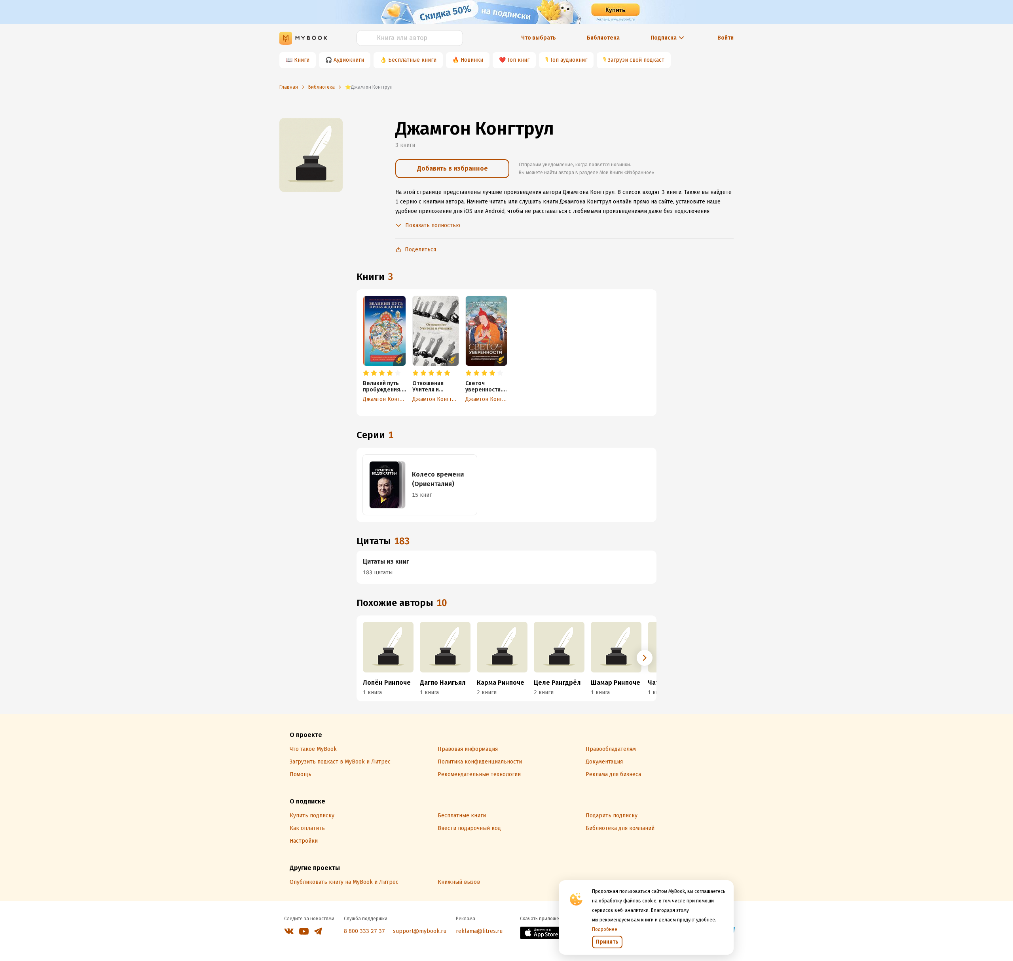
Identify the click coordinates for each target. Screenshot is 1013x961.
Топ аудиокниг (568, 60)
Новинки (472, 60)
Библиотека (603, 37)
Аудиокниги (349, 60)
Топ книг (518, 60)
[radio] (366, 373)
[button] (645, 658)
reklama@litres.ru (479, 931)
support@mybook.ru (419, 931)
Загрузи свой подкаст (636, 60)
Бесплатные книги (412, 60)
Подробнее (604, 929)
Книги (301, 60)
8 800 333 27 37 (364, 931)
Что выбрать (538, 37)
